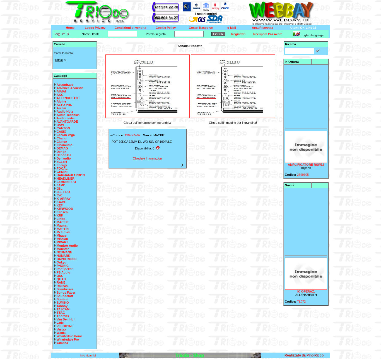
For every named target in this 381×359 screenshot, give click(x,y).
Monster (63, 249)
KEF (60, 205)
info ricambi (88, 355)
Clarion (62, 141)
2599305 (303, 172)
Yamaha (62, 342)
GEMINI (62, 171)
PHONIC (63, 265)
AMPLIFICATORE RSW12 (306, 162)
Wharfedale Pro (68, 339)
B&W (60, 125)
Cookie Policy (166, 27)
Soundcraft (65, 296)
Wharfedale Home (70, 336)
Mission (62, 239)
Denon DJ (64, 155)
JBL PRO (63, 192)
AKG (60, 94)
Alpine (61, 101)
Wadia (61, 332)
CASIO (61, 131)
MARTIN (63, 228)
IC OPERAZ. (306, 289)
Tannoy (62, 306)
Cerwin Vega (66, 135)
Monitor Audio (67, 245)
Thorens (63, 316)
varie (60, 322)
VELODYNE (65, 326)
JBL (59, 188)
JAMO (61, 185)
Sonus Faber (66, 292)
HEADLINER (65, 178)
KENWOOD (65, 208)
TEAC (61, 312)
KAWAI (61, 202)
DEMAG (62, 148)
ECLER (62, 161)
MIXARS (62, 242)
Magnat (62, 225)
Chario (61, 138)
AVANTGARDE (67, 121)
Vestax (61, 329)
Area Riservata (262, 27)
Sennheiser (65, 289)
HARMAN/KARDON (71, 175)
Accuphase (65, 84)
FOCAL (62, 168)
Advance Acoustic (70, 88)
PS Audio (63, 272)
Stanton (62, 299)
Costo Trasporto (201, 27)
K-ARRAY (64, 198)
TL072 (301, 299)
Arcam (61, 108)
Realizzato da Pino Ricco (304, 355)
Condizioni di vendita (130, 27)
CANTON (63, 128)
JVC (59, 195)
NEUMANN (64, 252)
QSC (60, 275)
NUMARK (63, 255)
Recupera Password (268, 34)
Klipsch (62, 212)
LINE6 (61, 218)
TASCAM (63, 309)
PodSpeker (65, 269)
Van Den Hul (65, 319)
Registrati (238, 34)
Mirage (61, 235)
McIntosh (63, 232)
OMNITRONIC (67, 259)
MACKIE (63, 222)
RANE (61, 282)
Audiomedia (65, 118)
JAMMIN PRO (66, 182)
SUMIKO (63, 302)
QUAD (61, 279)
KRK (60, 215)
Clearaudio (65, 145)
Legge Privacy (95, 27)
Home (70, 27)
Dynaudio (64, 158)
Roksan (62, 285)
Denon (61, 151)
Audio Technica (68, 115)
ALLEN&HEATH (68, 98)
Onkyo (61, 262)
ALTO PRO (65, 104)
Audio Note (65, 111)
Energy (62, 165)
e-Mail (231, 27)
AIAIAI (61, 91)
